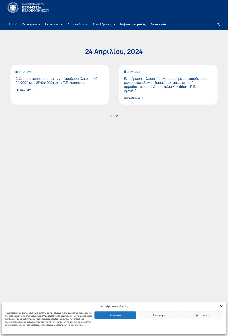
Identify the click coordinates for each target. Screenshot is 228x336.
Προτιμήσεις (202, 315)
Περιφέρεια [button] (29, 24)
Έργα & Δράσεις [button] (102, 24)
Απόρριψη (159, 315)
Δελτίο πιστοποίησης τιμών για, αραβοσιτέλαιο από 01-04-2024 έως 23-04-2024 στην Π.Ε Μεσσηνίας (58, 80)
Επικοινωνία (158, 24)
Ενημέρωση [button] (52, 24)
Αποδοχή (115, 315)
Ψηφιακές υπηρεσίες (133, 24)
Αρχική (13, 24)
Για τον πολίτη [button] (75, 24)
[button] (221, 306)
